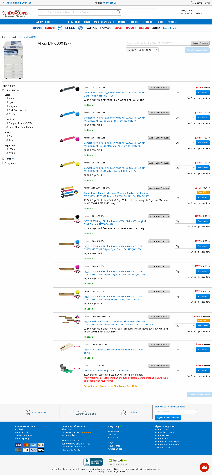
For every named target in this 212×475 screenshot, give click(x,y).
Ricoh (13, 37)
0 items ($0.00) (202, 2)
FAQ (110, 442)
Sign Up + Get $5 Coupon (168, 417)
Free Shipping (22, 438)
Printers (172, 21)
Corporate (113, 437)
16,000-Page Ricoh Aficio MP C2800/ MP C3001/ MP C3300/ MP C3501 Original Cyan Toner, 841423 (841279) (113, 248)
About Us (66, 429)
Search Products (200, 43)
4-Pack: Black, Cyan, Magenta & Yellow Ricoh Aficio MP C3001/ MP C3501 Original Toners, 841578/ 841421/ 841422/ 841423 (118, 323)
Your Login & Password (167, 441)
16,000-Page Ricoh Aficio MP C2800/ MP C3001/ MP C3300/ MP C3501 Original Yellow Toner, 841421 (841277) (113, 298)
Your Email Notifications (167, 444)
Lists (207, 13)
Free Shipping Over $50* (19, 2)
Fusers (121, 21)
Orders (198, 13)
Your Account (161, 429)
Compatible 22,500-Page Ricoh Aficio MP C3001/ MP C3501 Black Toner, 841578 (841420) (114, 94)
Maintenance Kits (104, 21)
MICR (87, 21)
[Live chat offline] (204, 467)
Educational (114, 434)
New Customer (162, 447)
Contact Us (110, 2)
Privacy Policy (68, 435)
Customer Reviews (71, 432)
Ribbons (134, 21)
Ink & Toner (73, 21)
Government (114, 431)
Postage (147, 21)
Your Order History (164, 432)
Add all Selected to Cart (197, 50)
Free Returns (21, 432)
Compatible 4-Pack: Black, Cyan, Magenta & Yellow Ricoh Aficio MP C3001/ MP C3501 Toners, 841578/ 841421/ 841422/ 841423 (116, 194)
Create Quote (115, 448)
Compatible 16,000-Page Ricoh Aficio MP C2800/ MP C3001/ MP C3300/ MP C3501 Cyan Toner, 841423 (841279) (114, 119)
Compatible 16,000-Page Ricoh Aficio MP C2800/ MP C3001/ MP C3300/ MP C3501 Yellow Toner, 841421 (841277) (114, 169)
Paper (160, 21)
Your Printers (161, 438)
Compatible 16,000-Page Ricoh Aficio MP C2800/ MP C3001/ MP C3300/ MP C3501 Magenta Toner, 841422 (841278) (114, 144)
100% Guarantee (23, 435)
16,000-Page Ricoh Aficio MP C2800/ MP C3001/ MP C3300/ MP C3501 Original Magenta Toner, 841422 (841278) (114, 273)
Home (5, 37)
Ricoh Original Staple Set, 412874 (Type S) (108, 370)
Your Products (162, 435)
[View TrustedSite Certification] (118, 462)
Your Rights (114, 445)
